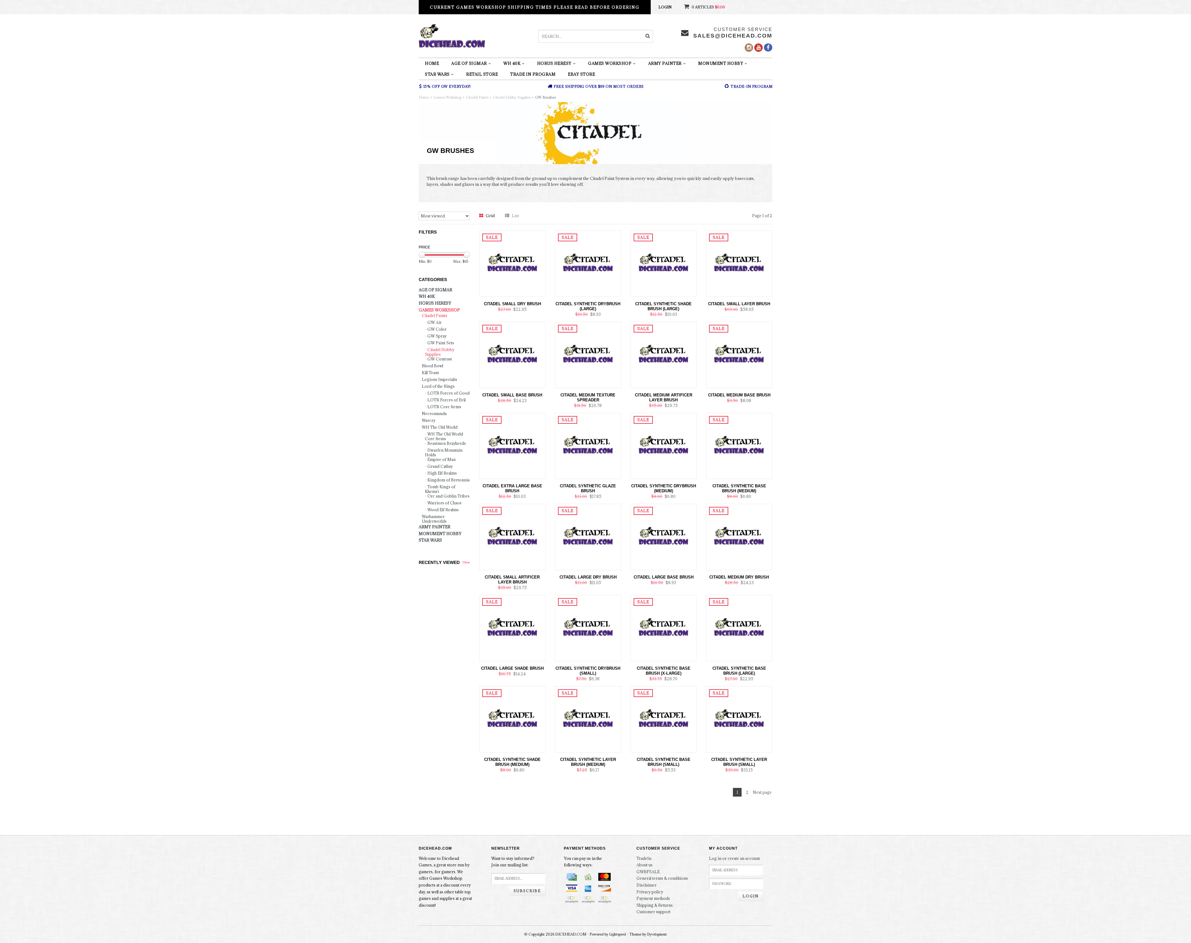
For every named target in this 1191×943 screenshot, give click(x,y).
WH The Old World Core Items (444, 436)
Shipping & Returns (654, 905)
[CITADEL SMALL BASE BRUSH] (512, 354)
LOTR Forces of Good (448, 393)
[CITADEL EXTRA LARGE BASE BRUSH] (512, 445)
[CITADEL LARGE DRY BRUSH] (588, 536)
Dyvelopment (657, 934)
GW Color (437, 329)
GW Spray (437, 336)
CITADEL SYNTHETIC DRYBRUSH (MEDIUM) (663, 488)
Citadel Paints (477, 97)
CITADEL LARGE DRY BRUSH (588, 577)
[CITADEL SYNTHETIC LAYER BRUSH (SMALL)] (739, 718)
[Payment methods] (571, 877)
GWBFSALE (648, 871)
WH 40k (511, 63)
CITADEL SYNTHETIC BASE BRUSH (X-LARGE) (663, 671)
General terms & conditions (662, 878)
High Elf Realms (442, 473)
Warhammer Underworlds (434, 519)
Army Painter (665, 63)
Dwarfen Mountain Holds (443, 452)
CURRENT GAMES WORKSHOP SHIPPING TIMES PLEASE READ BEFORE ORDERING (535, 7)
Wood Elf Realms (443, 509)
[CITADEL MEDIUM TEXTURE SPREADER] (588, 354)
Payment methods (653, 898)
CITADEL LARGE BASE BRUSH (664, 577)
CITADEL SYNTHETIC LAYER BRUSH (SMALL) (739, 762)
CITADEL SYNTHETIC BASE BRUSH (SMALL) (663, 762)
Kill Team (430, 372)
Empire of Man (441, 459)
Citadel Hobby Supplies (512, 97)
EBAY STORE (581, 74)
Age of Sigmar (469, 63)
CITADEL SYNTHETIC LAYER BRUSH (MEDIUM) (588, 762)
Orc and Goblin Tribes (448, 496)
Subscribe (527, 890)
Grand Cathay (440, 466)
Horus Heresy (554, 63)
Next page (762, 792)
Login (664, 7)
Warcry (428, 420)
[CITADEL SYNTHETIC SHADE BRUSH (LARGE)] (664, 263)
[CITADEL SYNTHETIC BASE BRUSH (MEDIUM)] (739, 445)
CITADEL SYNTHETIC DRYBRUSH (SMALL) (587, 671)
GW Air (434, 322)
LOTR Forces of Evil (446, 400)
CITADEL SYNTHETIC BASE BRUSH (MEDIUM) (739, 488)
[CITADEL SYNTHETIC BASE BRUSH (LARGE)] (739, 627)
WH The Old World (439, 427)
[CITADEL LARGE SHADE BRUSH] (512, 627)
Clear (466, 562)
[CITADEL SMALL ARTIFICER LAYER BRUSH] (512, 536)
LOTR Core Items (444, 406)
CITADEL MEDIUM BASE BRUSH (739, 395)
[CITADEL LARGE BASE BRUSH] (664, 536)
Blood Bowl (432, 366)
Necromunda (434, 413)
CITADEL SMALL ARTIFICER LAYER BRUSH (512, 579)
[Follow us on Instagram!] (749, 47)
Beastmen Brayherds (446, 443)
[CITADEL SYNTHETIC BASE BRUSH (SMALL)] (664, 718)
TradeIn (643, 858)
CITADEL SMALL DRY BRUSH (512, 304)
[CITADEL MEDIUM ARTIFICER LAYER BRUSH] (664, 354)
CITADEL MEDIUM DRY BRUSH (739, 577)
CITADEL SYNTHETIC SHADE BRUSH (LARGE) (663, 306)
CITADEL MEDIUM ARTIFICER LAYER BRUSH (663, 397)
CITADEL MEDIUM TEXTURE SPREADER (587, 397)
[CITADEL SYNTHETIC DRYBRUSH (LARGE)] (588, 263)
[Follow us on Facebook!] (768, 47)
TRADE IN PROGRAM (532, 74)
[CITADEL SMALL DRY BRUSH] (512, 263)
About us (644, 864)
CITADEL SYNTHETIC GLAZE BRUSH (588, 488)
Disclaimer (646, 885)
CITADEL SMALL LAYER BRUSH (739, 304)
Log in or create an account (734, 858)
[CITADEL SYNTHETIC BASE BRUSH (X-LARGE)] (664, 627)
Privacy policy (649, 891)
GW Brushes (545, 97)
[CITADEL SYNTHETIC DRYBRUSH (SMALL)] (588, 627)
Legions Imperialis (439, 379)
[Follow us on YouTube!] (758, 47)
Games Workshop (609, 63)
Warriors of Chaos (444, 503)
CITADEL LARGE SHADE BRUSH (512, 668)
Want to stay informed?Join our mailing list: (512, 862)
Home (432, 63)
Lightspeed (617, 934)
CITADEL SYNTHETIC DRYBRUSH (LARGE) (587, 306)
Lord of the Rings (438, 386)
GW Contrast (439, 359)
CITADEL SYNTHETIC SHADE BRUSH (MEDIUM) (512, 762)
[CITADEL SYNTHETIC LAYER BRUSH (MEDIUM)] (588, 718)
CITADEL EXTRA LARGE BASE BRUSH (512, 488)
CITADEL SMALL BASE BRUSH (512, 395)
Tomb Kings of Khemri (440, 489)
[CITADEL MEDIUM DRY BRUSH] (739, 536)
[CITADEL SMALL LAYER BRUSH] (739, 263)
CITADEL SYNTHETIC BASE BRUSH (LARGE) (739, 671)
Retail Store (482, 74)
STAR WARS (437, 74)
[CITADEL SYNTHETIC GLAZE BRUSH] (588, 445)
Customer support (653, 911)
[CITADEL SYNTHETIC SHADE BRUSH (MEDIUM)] (512, 718)
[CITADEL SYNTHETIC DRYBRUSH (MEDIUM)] (664, 445)
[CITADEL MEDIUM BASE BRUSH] (739, 354)
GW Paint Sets (440, 343)
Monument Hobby (720, 63)
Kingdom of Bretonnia (448, 480)
